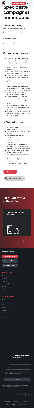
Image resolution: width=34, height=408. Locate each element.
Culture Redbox (6, 284)
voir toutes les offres (15, 178)
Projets (4, 275)
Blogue (4, 286)
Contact (4, 289)
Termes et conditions (24, 401)
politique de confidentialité (23, 372)
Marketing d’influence (8, 307)
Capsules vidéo (6, 310)
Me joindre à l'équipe (10, 261)
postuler (11, 172)
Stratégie (4, 299)
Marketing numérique (8, 304)
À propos (4, 278)
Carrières (4, 281)
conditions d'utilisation (9, 373)
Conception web (6, 302)
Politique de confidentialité (11, 401)
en (28, 3)
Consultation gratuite (18, 3)
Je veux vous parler (10, 265)
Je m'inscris (17, 379)
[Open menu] (31, 3)
